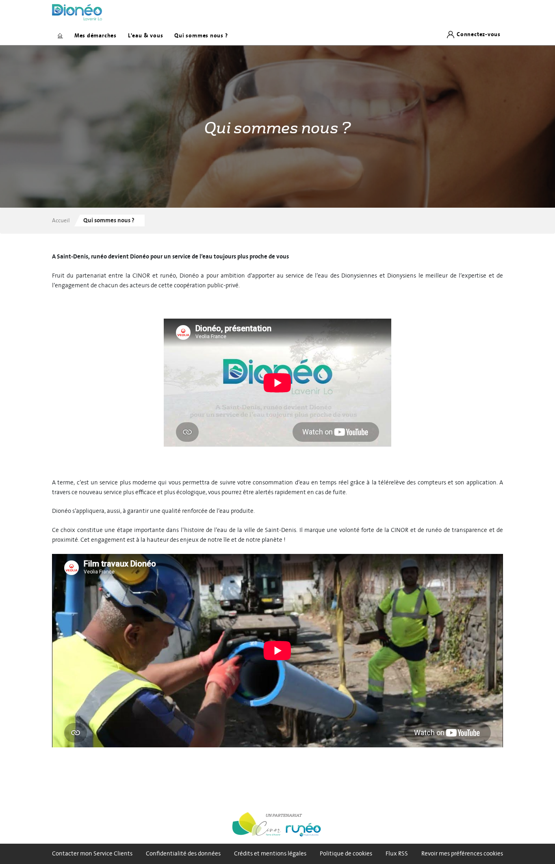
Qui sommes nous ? (201, 35)
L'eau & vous (145, 35)
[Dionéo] (77, 12)
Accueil (61, 220)
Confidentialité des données (183, 853)
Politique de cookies (346, 853)
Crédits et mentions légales (270, 853)
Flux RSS (397, 853)
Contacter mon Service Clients (92, 853)
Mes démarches (95, 35)
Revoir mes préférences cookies (462, 853)
